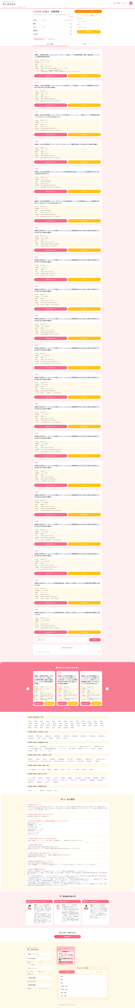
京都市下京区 (66, 736)
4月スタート (47, 782)
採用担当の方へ (30, 974)
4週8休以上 (48, 778)
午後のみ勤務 (87, 778)
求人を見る (84, 76)
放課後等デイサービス (83, 748)
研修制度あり (89, 761)
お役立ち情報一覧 (31, 981)
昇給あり (38, 759)
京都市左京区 (48, 736)
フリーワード (80, 18)
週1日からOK (56, 780)
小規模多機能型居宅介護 (50, 748)
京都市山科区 (102, 736)
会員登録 (29, 962)
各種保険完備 (61, 759)
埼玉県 (89, 721)
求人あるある (5, 7)
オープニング (41, 780)
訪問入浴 (30, 750)
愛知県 (84, 723)
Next (107, 688)
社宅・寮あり (70, 759)
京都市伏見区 (92, 736)
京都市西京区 (31, 738)
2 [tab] (66, 708)
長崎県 (41, 727)
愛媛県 (96, 725)
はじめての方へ (30, 971)
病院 (36, 750)
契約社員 (42, 790)
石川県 (48, 723)
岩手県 (41, 721)
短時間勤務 (95, 778)
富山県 (42, 723)
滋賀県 (96, 723)
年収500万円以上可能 (59, 761)
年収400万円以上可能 (46, 761)
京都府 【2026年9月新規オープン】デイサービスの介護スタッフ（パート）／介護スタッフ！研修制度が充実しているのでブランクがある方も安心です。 (90, 679)
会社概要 (29, 988)
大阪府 (29, 725)
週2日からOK (65, 780)
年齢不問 (91, 769)
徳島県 (84, 725)
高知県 (102, 725)
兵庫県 (35, 725)
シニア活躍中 (76, 769)
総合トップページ (33, 954)
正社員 (29, 790)
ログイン (40, 962)
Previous (27, 688)
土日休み (56, 778)
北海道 (29, 721)
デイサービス (52, 746)
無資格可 (56, 769)
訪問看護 (100, 748)
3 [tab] (68, 708)
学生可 (68, 769)
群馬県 (83, 721)
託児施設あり (79, 759)
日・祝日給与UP (71, 761)
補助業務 (39, 782)
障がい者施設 (72, 748)
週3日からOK (74, 780)
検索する (88, 32)
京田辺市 (58, 738)
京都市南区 (75, 736)
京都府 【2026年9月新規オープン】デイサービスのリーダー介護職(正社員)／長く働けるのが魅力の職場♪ (66, 144)
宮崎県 (59, 727)
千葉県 (94, 721)
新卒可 (62, 769)
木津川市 (65, 738)
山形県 (59, 721)
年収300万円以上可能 (33, 761)
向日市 (44, 738)
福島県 (65, 721)
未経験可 (49, 769)
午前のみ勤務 (78, 778)
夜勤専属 (70, 778)
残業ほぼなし (31, 782)
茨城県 (71, 721)
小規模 (48, 780)
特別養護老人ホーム (32, 746)
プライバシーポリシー (43, 988)
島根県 (60, 725)
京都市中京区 (57, 736)
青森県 (35, 721)
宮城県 (47, 721)
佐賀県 (35, 727)
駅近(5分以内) (31, 780)
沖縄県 (72, 727)
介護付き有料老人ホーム (85, 746)
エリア (78, 24)
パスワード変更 (30, 964)
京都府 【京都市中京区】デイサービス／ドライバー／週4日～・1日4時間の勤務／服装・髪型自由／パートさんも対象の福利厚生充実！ (44, 679)
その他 (49, 750)
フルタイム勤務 (31, 778)
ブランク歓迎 (41, 769)
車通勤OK (103, 778)
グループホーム (73, 746)
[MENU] (131, 3)
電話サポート (41, 971)
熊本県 (47, 727)
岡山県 (66, 725)
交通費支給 (52, 759)
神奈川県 (30, 723)
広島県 (72, 725)
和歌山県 (48, 725)
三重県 (90, 723)
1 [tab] (65, 708)
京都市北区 (30, 736)
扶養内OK (40, 778)
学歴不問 (84, 769)
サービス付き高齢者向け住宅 (35, 748)
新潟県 (36, 723)
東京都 (100, 721)
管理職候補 (92, 780)
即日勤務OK (100, 780)
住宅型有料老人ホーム (99, 746)
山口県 (78, 725)
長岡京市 (51, 738)
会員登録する (67, 936)
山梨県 (60, 723)
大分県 (53, 727)
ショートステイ (62, 748)
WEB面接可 (55, 782)
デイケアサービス (62, 746)
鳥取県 (54, 725)
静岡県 (78, 723)
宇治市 (38, 738)
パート (35, 790)
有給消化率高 (80, 761)
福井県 (54, 723)
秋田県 (53, 721)
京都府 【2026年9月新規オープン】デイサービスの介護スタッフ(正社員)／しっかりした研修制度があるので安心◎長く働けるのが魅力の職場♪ (67, 679)
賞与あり (45, 759)
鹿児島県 (66, 727)
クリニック (42, 750)
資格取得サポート (89, 759)
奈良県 (41, 725)
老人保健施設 (43, 746)
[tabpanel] (44, 688)
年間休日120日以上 (100, 759)
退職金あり (30, 759)
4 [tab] (69, 708)
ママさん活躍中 (31, 769)
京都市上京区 (39, 736)
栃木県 (77, 721)
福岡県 (29, 727)
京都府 (102, 723)
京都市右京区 (83, 736)
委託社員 (49, 790)
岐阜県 (72, 723)
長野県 (66, 723)
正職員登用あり (83, 780)
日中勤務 (63, 778)
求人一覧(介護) (13, 7)
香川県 (90, 725)
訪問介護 (93, 748)
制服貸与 (97, 761)
